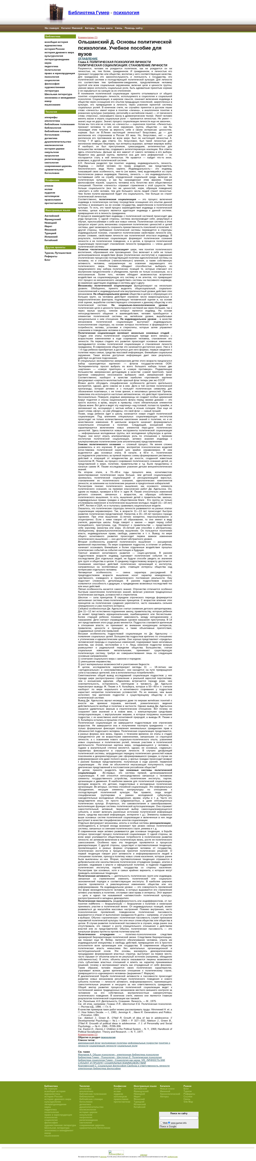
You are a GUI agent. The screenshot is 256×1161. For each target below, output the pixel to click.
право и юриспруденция (60, 73)
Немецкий (51, 222)
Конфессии (52, 180)
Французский (53, 219)
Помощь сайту (134, 28)
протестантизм (54, 203)
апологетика (52, 120)
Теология (51, 111)
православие (53, 199)
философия (52, 83)
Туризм (188, 1091)
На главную (52, 28)
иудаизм (50, 192)
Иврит (48, 226)
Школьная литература (58, 94)
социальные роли (127, 1045)
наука (48, 62)
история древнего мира (59, 52)
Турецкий (50, 233)
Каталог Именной (72, 28)
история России (55, 49)
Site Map (188, 1101)
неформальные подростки (143, 1042)
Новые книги (105, 28)
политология (53, 69)
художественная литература (60, 1125)
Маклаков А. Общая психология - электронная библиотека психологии (118, 1054)
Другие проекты (55, 247)
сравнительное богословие (94, 1128)
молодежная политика (114, 1042)
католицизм (52, 196)
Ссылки (188, 1096)
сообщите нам (172, 1157)
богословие (52, 134)
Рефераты (51, 256)
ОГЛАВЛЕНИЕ (88, 58)
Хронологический (170, 1094)
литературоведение (57, 59)
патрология (52, 155)
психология (126, 12)
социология (52, 80)
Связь (118, 28)
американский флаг (89, 1042)
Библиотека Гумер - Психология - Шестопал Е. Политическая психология (120, 1057)
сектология (52, 162)
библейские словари (58, 131)
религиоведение (55, 159)
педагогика (51, 66)
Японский (50, 229)
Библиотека (52, 36)
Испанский (51, 236)
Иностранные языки (57, 210)
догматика (51, 138)
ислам (48, 189)
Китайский (51, 240)
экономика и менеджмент (60, 97)
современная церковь (58, 166)
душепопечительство (58, 141)
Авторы (90, 28)
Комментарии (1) (88, 37)
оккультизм (52, 152)
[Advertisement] (60, 320)
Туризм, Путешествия (58, 252)
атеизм (49, 185)
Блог (48, 259)
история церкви (54, 148)
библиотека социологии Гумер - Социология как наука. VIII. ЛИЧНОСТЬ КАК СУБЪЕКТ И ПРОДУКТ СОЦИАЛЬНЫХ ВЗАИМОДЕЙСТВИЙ (121, 1061)
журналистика (53, 45)
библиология (53, 127)
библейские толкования (60, 124)
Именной (165, 1091)
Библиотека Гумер (88, 12)
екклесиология (54, 145)
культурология (54, 55)
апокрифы (51, 117)
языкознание (52, 104)
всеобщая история (56, 42)
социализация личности (103, 1045)
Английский (52, 215)
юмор (48, 101)
